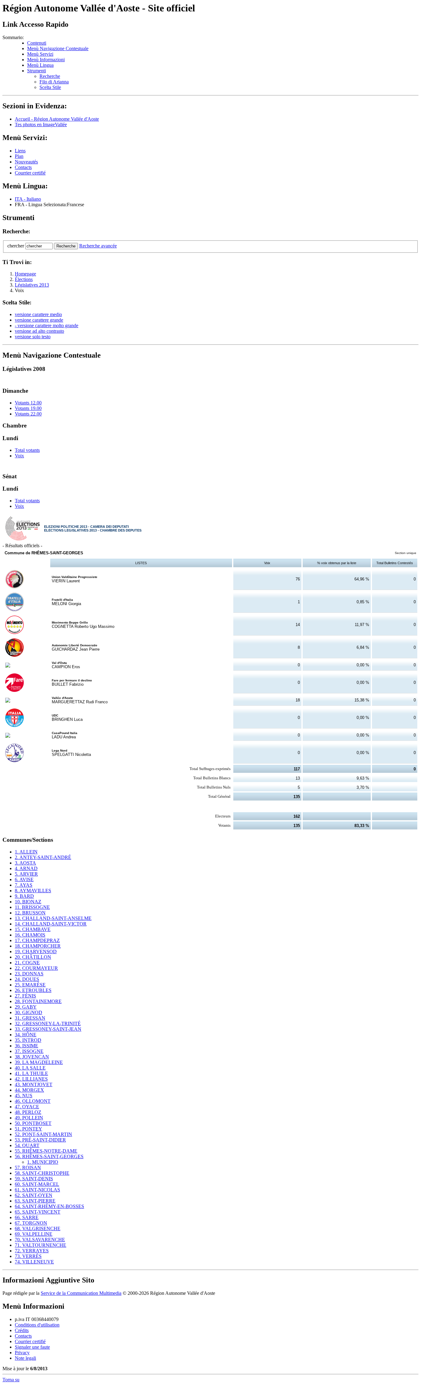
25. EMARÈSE (30, 984)
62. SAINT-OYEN (33, 1195)
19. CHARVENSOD (36, 951)
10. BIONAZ (28, 901)
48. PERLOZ (28, 1112)
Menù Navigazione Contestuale (57, 48)
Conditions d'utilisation (37, 1324)
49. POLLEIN (29, 1117)
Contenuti (36, 43)
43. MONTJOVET (33, 1084)
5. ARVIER (26, 874)
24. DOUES (27, 979)
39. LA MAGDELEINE (39, 1062)
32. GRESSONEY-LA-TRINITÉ (48, 1023)
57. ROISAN (28, 1167)
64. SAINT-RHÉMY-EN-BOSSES (49, 1206)
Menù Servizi (40, 54)
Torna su (10, 1379)
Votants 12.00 (28, 402)
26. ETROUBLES (33, 990)
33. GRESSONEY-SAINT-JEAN (48, 1029)
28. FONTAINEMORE (38, 1001)
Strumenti (36, 70)
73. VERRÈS (28, 1256)
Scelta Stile (50, 87)
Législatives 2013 (32, 284)
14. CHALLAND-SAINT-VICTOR (51, 923)
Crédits (22, 1330)
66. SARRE (27, 1217)
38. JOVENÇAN (32, 1056)
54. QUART (27, 1145)
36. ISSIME (26, 1045)
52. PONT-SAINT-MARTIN (43, 1134)
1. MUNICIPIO (42, 1162)
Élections (24, 279)
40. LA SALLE (30, 1067)
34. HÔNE (25, 1034)
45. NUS (23, 1095)
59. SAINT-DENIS (34, 1178)
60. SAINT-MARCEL (37, 1184)
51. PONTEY (28, 1128)
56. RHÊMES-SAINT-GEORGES (49, 1156)
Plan (19, 156)
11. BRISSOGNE (32, 907)
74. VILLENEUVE (34, 1261)
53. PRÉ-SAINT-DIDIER (40, 1139)
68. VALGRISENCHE (37, 1228)
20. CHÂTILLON (33, 957)
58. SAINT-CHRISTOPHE (42, 1173)
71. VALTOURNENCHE (40, 1245)
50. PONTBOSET (33, 1123)
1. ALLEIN (26, 851)
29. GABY (26, 1007)
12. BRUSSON (30, 912)
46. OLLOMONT (33, 1101)
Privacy (22, 1352)
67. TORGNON (31, 1223)
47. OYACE (27, 1106)
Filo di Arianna (54, 81)
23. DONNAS (29, 973)
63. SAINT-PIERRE (35, 1200)
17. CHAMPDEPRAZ (37, 940)
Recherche (49, 76)
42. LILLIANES (31, 1079)
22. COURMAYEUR (36, 968)
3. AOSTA (25, 862)
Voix (19, 455)
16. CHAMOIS (30, 934)
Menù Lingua (40, 65)
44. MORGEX (29, 1090)
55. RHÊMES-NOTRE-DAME (46, 1151)
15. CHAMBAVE (33, 929)
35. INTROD (28, 1040)
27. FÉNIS (25, 995)
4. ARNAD (26, 868)
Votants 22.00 (28, 413)
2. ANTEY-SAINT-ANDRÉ (43, 857)
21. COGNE (27, 962)
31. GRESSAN (30, 1018)
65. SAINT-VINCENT (37, 1211)
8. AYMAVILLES (33, 890)
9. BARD (24, 896)
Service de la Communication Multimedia (81, 1293)
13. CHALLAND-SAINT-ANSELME (53, 918)
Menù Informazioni (46, 59)
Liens (20, 150)
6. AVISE (24, 879)
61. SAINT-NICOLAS (37, 1189)
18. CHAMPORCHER (38, 946)
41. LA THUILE (31, 1073)
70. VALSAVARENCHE (40, 1239)
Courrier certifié (30, 172)
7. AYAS (23, 885)
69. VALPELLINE (33, 1234)
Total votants (27, 450)
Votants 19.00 (28, 408)
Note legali (25, 1358)
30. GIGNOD (28, 1012)
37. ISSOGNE (29, 1051)
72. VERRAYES (32, 1250)
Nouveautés (26, 161)
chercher (15, 245)
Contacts (23, 167)
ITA (28, 199)
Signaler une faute (32, 1347)
